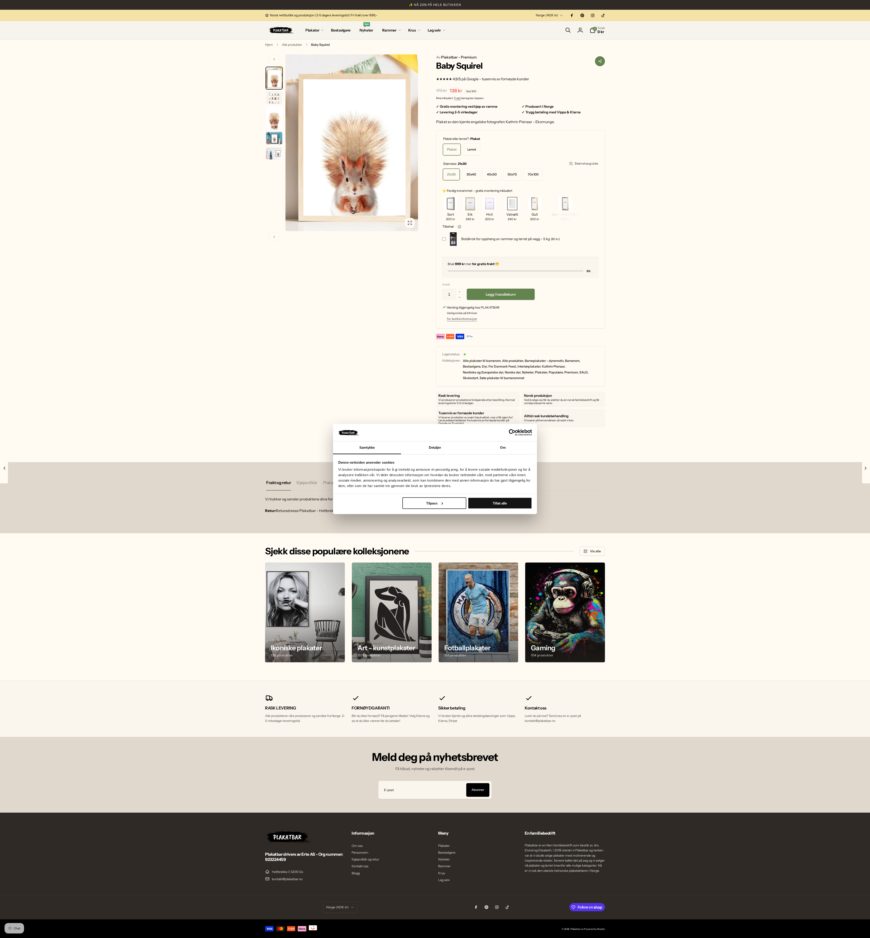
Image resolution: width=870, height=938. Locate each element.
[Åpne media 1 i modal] (351, 142)
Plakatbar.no (576, 929)
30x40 (471, 174)
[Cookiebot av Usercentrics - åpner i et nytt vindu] (512, 432)
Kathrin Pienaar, (554, 366)
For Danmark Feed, (502, 366)
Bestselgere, (472, 366)
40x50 (492, 174)
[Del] (600, 61)
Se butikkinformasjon (462, 319)
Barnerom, (572, 361)
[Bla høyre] (274, 237)
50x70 (512, 174)
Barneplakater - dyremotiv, (544, 361)
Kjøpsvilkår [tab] (307, 482)
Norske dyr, (513, 372)
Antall (446, 284)
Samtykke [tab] (367, 447)
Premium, (571, 372)
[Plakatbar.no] (287, 842)
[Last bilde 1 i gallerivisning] (274, 78)
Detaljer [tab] (435, 447)
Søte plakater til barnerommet (502, 378)
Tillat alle (500, 503)
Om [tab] (503, 447)
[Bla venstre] (274, 59)
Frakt (457, 98)
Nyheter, (528, 372)
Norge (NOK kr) (547, 15)
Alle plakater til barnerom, (482, 361)
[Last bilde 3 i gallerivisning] (274, 118)
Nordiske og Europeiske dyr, (483, 372)
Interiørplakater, (529, 366)
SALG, (583, 372)
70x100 (533, 174)
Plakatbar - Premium (456, 57)
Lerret (471, 149)
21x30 (451, 174)
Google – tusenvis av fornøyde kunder (497, 79)
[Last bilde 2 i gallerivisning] (274, 97)
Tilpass (431, 503)
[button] (313, 30)
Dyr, (485, 366)
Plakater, (541, 372)
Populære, (556, 372)
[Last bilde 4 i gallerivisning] (274, 138)
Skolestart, (471, 378)
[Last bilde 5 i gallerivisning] (274, 153)
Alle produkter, (513, 361)
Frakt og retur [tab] (278, 482)
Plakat (452, 149)
